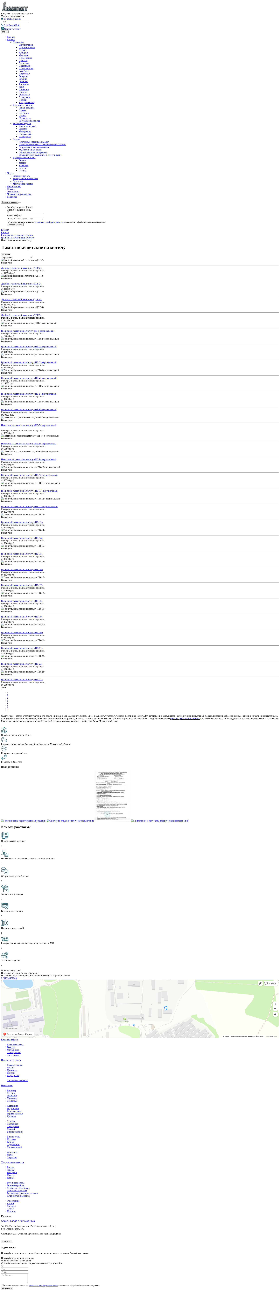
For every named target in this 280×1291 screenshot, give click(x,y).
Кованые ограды (15, 1044)
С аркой (23, 100)
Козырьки (23, 165)
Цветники (24, 113)
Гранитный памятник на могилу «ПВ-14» (22, 538)
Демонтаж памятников (18, 1188)
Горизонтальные (27, 47)
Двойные (23, 81)
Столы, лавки (25, 134)
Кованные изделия (22, 123)
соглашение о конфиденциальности (49, 222)
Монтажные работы (23, 184)
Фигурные (24, 84)
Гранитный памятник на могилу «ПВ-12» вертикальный (29, 506)
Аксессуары (25, 136)
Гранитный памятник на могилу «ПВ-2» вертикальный (28, 346)
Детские (23, 79)
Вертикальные (26, 45)
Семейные (24, 71)
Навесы (22, 168)
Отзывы (11, 189)
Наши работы (14, 186)
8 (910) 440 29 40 (26, 1221)
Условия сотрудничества (19, 194)
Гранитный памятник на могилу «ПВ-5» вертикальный (28, 394)
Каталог (11, 39)
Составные (24, 94)
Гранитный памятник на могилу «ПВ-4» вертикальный (28, 378)
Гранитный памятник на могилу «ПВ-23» (22, 679)
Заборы (22, 163)
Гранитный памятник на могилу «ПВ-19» (22, 616)
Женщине (23, 52)
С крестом (24, 89)
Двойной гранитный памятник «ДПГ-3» (21, 283)
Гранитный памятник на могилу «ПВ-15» (22, 553)
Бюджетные (24, 73)
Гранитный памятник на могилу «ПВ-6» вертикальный (28, 409)
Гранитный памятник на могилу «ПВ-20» (22, 632)
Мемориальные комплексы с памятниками (40, 155)
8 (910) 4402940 (11, 25)
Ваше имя (12, 215)
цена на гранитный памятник (185, 718)
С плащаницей (26, 68)
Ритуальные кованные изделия (22, 1193)
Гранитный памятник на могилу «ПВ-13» (22, 522)
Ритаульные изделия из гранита (34, 147)
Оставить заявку (12, 29)
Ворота (22, 160)
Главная (11, 37)
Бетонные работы (21, 176)
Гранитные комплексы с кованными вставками (42, 144)
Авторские (24, 63)
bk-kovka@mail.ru (12, 19)
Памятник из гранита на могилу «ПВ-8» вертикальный (28, 443)
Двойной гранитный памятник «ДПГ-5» (21, 315)
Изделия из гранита (22, 105)
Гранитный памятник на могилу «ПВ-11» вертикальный (29, 491)
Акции (10, 1203)
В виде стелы (25, 58)
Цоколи (22, 115)
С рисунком (24, 97)
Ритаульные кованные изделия (34, 142)
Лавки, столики (26, 107)
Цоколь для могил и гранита (33, 152)
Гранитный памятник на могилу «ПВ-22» (22, 664)
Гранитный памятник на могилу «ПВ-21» (22, 648)
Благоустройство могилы (25, 178)
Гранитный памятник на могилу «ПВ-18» (22, 601)
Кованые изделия (9, 1039)
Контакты (12, 197)
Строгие (23, 92)
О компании (13, 191)
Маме (21, 87)
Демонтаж (18, 181)
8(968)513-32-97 (9, 1221)
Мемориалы (25, 131)
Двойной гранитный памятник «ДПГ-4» (21, 299)
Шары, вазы (25, 118)
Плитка (22, 110)
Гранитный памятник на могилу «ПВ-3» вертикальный (28, 362)
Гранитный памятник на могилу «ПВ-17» (22, 585)
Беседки (23, 128)
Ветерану (23, 76)
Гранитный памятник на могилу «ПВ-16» (22, 569)
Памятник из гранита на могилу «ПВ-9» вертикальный (28, 459)
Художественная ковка (30, 149)
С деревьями (25, 66)
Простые (23, 60)
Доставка (11, 1206)
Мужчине (23, 55)
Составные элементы (29, 121)
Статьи (10, 1208)
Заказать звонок (9, 202)
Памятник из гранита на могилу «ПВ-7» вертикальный (28, 425)
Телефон (11, 218)
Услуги (10, 173)
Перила (22, 170)
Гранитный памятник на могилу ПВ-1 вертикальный (27, 331)
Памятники (18, 42)
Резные (22, 50)
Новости (11, 1211)
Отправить (7, 1288)
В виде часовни (26, 102)
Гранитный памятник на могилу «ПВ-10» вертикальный (29, 475)
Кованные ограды (27, 126)
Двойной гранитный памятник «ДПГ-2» (21, 268)
